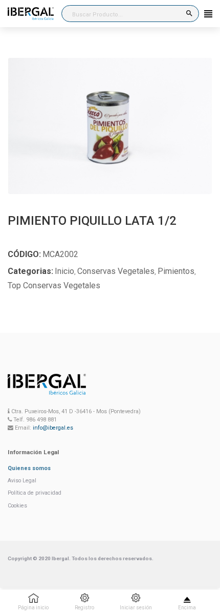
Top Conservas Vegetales (54, 285)
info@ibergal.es (53, 427)
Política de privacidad (34, 493)
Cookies (17, 505)
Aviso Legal (22, 480)
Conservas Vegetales (116, 271)
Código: (24, 254)
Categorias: (30, 271)
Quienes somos (29, 468)
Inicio (64, 271)
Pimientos (176, 271)
